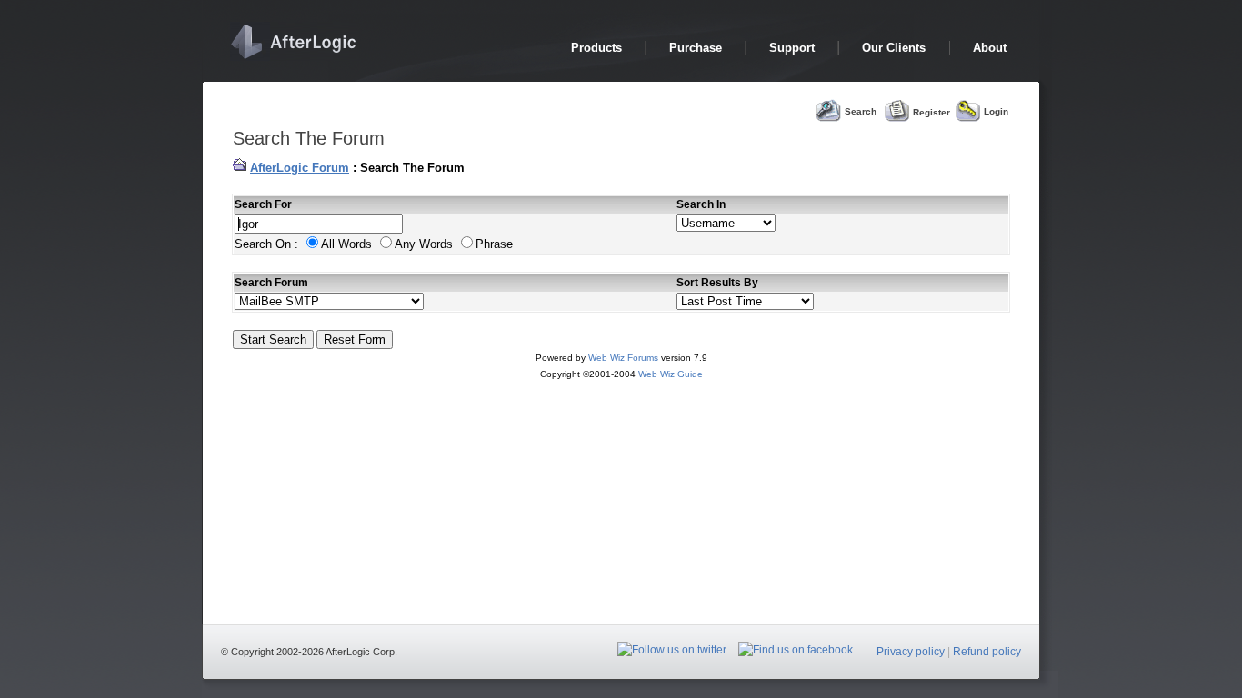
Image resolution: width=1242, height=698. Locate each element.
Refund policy (987, 651)
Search (860, 111)
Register (931, 111)
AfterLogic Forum (299, 167)
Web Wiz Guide (670, 374)
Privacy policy (910, 651)
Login (996, 111)
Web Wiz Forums (623, 358)
